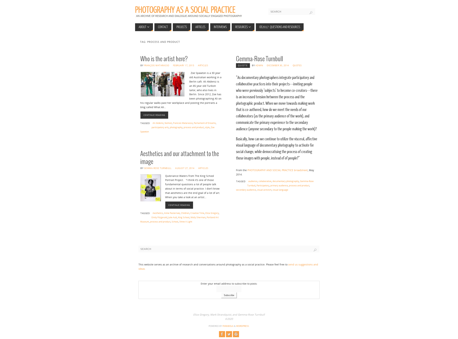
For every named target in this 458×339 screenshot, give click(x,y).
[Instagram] (236, 334)
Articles (203, 65)
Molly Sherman (198, 217)
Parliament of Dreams (205, 123)
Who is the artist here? (163, 59)
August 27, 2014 (184, 168)
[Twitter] (229, 334)
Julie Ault (172, 217)
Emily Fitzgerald (159, 217)
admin (259, 65)
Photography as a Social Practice (185, 10)
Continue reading (154, 115)
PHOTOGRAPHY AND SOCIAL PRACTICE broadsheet (277, 170)
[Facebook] (222, 334)
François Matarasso (156, 65)
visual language (280, 189)
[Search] (311, 12)
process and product (194, 127)
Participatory (263, 185)
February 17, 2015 (183, 65)
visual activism (264, 189)
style (207, 127)
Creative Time (197, 213)
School (175, 221)
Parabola (228, 326)
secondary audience (246, 189)
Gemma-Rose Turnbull (259, 59)
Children (185, 213)
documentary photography (285, 181)
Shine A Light (185, 221)
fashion (168, 123)
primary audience (279, 185)
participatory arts (160, 127)
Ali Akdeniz (158, 123)
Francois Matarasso (183, 123)
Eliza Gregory (212, 213)
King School (183, 217)
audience (252, 181)
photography (176, 127)
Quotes (297, 65)
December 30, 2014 (278, 65)
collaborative (265, 181)
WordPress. (242, 326)
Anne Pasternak (172, 213)
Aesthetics (158, 213)
